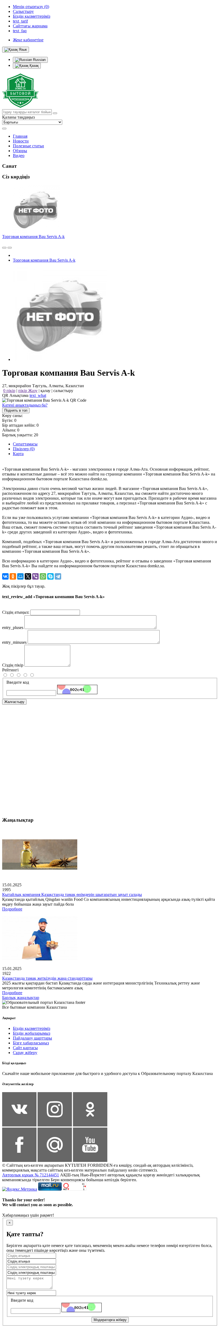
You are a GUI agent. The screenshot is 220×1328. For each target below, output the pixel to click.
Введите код (17, 682)
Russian (39, 60)
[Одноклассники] (13, 576)
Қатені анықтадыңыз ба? (24, 405)
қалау (45, 390)
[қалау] (10, 247)
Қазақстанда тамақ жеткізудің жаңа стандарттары (47, 978)
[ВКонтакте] (5, 576)
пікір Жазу (28, 390)
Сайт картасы (25, 1047)
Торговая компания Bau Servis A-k (33, 236)
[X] (28, 576)
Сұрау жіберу (25, 1052)
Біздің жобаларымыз (31, 1033)
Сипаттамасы (25, 444)
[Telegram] (58, 576)
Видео (18, 155)
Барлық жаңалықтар (20, 997)
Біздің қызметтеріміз (31, 1028)
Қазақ (33, 66)
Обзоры (20, 150)
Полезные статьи (28, 146)
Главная (20, 136)
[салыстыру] (4, 247)
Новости (21, 141)
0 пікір (9, 390)
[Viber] (35, 576)
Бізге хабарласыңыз (31, 1043)
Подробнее (12, 909)
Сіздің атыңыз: (15, 612)
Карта (18, 453)
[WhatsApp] (43, 576)
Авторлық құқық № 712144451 (30, 1175)
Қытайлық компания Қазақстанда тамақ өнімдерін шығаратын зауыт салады (72, 894)
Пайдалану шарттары (32, 1038)
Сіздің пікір (12, 665)
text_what (38, 395)
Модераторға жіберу (110, 1320)
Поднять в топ (15, 410)
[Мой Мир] (20, 576)
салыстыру (63, 390)
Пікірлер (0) (24, 449)
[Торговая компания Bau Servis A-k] (60, 359)
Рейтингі (10, 670)
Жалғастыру (14, 702)
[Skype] (50, 576)
